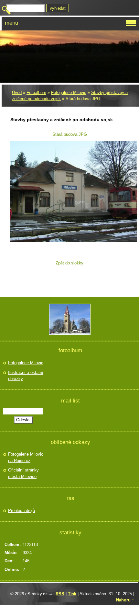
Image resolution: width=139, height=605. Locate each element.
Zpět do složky (69, 263)
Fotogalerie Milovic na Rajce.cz (25, 457)
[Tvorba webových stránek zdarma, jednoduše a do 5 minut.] (51, 594)
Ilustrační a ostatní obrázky (25, 375)
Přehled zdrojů (21, 510)
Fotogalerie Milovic (68, 92)
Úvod (17, 92)
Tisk (72, 593)
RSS (60, 593)
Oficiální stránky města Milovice (23, 473)
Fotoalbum (36, 92)
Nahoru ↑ (125, 600)
